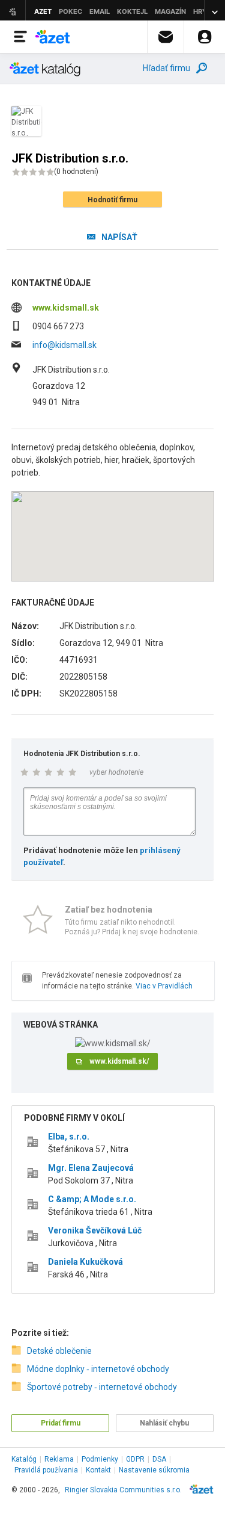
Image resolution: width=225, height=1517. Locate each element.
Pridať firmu (60, 1423)
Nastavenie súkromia (154, 1470)
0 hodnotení (76, 171)
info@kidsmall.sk (64, 345)
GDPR (135, 1459)
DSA (159, 1459)
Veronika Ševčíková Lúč (95, 1230)
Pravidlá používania (46, 1470)
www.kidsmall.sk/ (119, 1061)
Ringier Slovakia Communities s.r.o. (123, 1490)
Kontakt (98, 1470)
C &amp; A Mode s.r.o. (92, 1199)
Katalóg (24, 1459)
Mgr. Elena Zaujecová (91, 1168)
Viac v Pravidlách (164, 986)
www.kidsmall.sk (65, 307)
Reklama (59, 1459)
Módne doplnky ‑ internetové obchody (98, 1369)
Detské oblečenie (59, 1351)
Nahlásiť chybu (164, 1423)
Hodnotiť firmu (112, 200)
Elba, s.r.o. (68, 1136)
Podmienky (100, 1459)
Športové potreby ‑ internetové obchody (102, 1387)
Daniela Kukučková (85, 1262)
